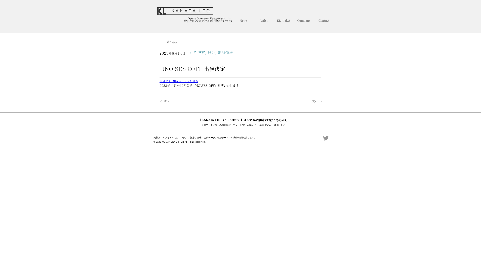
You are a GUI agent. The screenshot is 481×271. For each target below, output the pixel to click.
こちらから (280, 120)
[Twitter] (325, 138)
